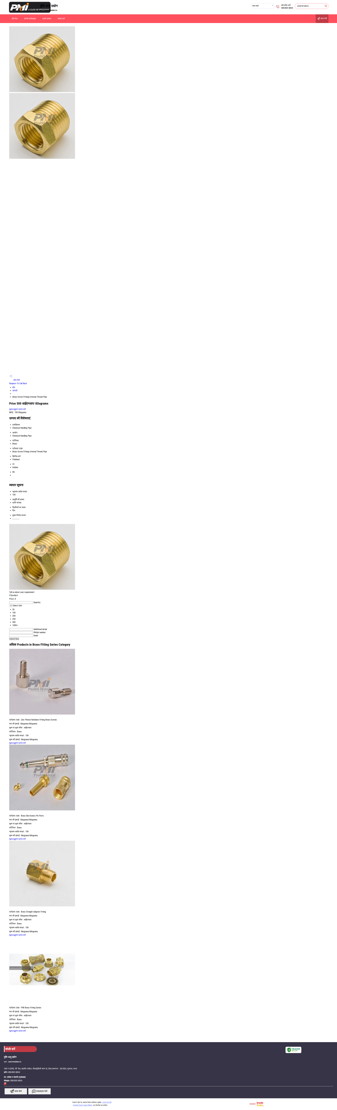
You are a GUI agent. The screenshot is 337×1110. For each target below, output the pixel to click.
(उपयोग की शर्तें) (106, 1102)
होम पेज (15, 18)
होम (13, 387)
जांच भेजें (323, 18)
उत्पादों (14, 390)
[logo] (30, 12)
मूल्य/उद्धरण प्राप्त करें (17, 409)
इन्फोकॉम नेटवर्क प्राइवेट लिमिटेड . (83, 1105)
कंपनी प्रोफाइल (30, 18)
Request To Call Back (18, 383)
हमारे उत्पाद (47, 18)
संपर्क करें (61, 18)
